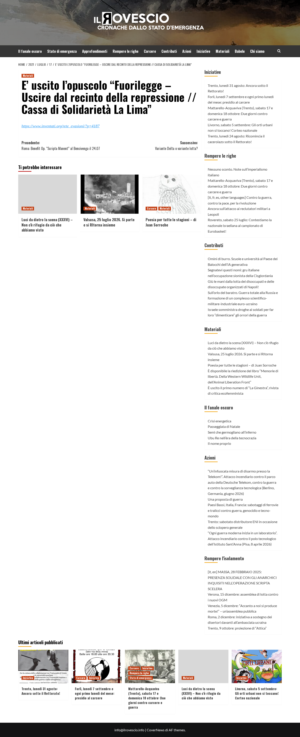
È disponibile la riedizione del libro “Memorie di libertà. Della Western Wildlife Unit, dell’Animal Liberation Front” (243, 376)
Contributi (169, 51)
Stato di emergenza (62, 51)
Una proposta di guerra (225, 499)
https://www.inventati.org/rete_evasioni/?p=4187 (60, 126)
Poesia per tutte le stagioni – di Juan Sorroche (171, 222)
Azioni (186, 51)
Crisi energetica (219, 421)
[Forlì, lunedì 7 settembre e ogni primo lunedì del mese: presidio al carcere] (97, 666)
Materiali (222, 51)
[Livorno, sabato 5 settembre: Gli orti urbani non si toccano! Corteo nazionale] (257, 666)
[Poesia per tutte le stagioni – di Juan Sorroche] (171, 194)
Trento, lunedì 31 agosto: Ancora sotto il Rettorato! (41, 691)
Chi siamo (257, 51)
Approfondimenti (94, 51)
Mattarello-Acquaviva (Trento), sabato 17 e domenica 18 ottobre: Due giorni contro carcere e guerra (240, 113)
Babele (240, 51)
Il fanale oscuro (30, 51)
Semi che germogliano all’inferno (232, 432)
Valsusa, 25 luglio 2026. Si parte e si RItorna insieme (108, 222)
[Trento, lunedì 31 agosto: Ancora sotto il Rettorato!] (43, 666)
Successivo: (176, 145)
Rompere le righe (125, 51)
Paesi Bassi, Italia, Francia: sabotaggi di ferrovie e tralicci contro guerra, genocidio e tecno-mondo (243, 510)
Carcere (150, 51)
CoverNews (155, 730)
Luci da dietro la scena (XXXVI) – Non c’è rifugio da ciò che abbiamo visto (47, 225)
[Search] (279, 51)
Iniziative (203, 51)
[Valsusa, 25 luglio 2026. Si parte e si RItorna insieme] (109, 194)
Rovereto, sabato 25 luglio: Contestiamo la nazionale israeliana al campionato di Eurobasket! (240, 225)
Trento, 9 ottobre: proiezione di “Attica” (237, 628)
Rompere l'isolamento (224, 558)
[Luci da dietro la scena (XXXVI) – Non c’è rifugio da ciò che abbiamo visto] (47, 194)
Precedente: (61, 145)
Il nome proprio (219, 443)
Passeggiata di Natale (224, 426)
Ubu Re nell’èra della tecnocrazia (232, 438)
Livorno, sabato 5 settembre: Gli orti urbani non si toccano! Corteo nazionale (256, 693)
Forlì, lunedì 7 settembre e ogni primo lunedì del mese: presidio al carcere (94, 693)
